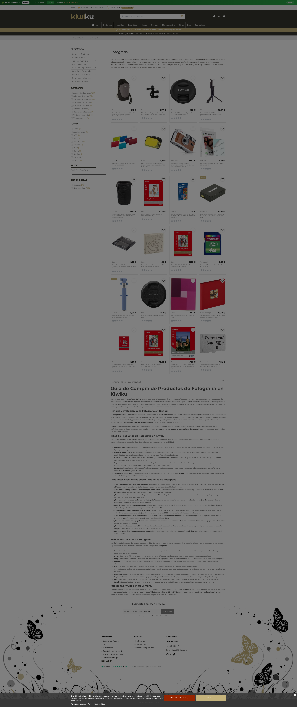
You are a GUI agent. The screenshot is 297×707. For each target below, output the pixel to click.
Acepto (211, 697)
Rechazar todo (179, 697)
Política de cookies (78, 704)
